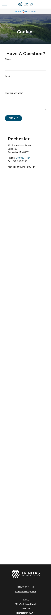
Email (7, 76)
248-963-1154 (23, 157)
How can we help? (14, 93)
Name (8, 59)
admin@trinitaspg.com (25, 592)
